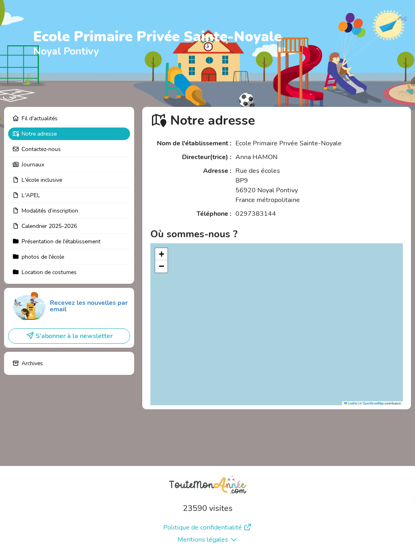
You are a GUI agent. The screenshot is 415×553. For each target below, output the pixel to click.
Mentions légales (203, 539)
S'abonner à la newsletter (74, 336)
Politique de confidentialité (202, 527)
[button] (161, 254)
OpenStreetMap (373, 403)
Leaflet (352, 403)
